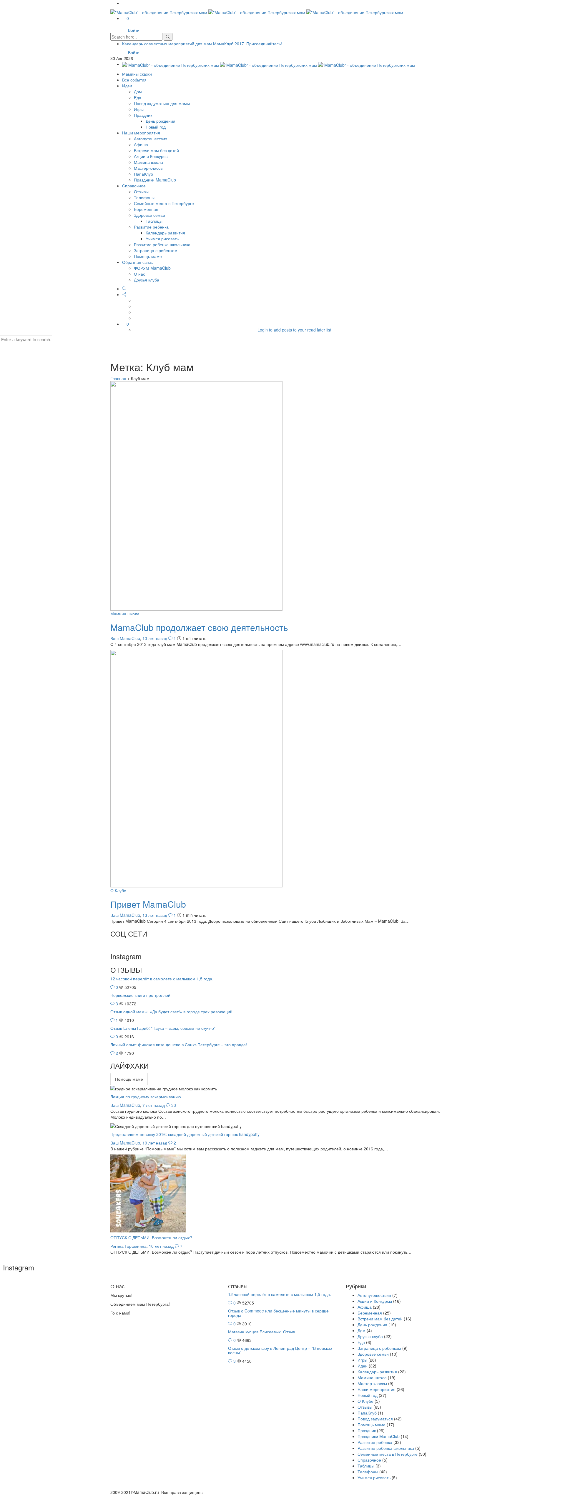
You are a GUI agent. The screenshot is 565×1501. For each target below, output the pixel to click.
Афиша (141, 144)
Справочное (134, 186)
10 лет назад (155, 1143)
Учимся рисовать (162, 238)
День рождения (160, 121)
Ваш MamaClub (125, 638)
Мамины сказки (137, 74)
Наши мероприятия (141, 133)
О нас (139, 274)
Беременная (146, 209)
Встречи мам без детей (156, 150)
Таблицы (154, 221)
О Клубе (118, 890)
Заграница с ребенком (155, 250)
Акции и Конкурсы (151, 156)
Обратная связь (137, 262)
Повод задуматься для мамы (162, 103)
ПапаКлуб (143, 174)
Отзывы (141, 191)
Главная (118, 378)
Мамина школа (148, 162)
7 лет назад (154, 1105)
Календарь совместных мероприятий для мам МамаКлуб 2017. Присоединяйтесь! (202, 43)
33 (173, 1105)
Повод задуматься (375, 1419)
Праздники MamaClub (155, 180)
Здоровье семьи (149, 215)
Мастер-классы (148, 168)
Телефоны (144, 197)
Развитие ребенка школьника (162, 244)
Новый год (156, 127)
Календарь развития (165, 233)
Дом (138, 91)
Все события (134, 80)
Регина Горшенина (128, 1246)
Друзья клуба (146, 280)
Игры (139, 109)
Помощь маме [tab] (129, 1079)
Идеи (127, 86)
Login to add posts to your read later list (294, 330)
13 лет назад (155, 638)
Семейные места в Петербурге (164, 203)
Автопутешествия (150, 138)
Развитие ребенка (151, 227)
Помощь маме (148, 256)
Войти (133, 30)
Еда (137, 97)
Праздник (143, 115)
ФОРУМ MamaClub (152, 268)
